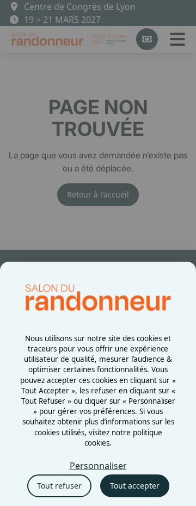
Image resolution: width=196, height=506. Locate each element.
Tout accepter (135, 485)
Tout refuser (59, 485)
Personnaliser (98, 466)
